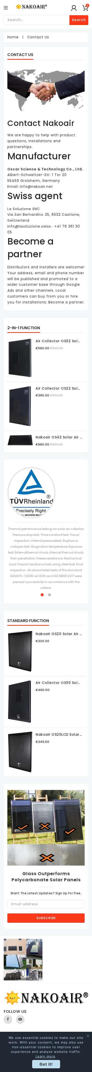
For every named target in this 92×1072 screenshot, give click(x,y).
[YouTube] (20, 1019)
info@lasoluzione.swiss (29, 226)
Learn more (45, 1056)
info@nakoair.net (36, 186)
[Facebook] (8, 1019)
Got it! (46, 1064)
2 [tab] (49, 594)
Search (79, 19)
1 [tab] (42, 594)
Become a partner (66, 302)
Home (13, 37)
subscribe (46, 918)
